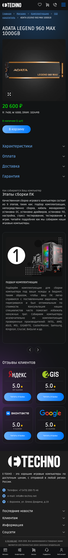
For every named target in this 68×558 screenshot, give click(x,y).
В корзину (16, 129)
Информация (12, 525)
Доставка (11, 166)
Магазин (21, 13)
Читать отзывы (17, 397)
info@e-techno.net (26, 496)
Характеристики (17, 146)
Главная (6, 13)
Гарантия (11, 176)
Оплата (9, 156)
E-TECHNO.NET (11, 541)
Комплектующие (40, 13)
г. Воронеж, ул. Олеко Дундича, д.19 (28, 501)
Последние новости (17, 511)
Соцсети (8, 532)
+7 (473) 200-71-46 (28, 490)
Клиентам (10, 518)
